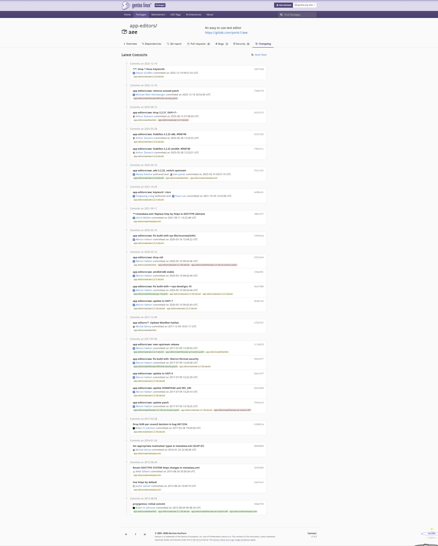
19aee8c (259, 272)
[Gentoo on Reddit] (144, 534)
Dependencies (152, 43)
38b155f (259, 214)
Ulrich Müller (143, 217)
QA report (176, 43)
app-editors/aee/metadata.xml (203, 178)
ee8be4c (259, 192)
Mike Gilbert (143, 471)
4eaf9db (259, 286)
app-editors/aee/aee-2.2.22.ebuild (149, 76)
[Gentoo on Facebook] (135, 534)
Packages (141, 14)
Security (242, 43)
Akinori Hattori (144, 239)
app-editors (142, 25)
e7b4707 (259, 322)
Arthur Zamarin (144, 116)
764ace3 (259, 402)
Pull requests (199, 43)
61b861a (259, 424)
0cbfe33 (259, 112)
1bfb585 (259, 467)
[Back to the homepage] (136, 5)
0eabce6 (259, 301)
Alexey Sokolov (144, 174)
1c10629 (259, 344)
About (210, 14)
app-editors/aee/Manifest (145, 120)
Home (127, 14)
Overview (131, 43)
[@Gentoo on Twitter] (126, 534)
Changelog (264, 43)
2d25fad (259, 69)
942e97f (259, 359)
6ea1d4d (259, 388)
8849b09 (259, 446)
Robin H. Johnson (145, 428)
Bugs (222, 43)
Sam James (179, 174)
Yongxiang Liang (145, 196)
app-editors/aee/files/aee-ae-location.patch (185, 352)
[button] (283, 5)
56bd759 (259, 504)
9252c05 (259, 134)
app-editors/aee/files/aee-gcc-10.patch (151, 294)
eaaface (259, 482)
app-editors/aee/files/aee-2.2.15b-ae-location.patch (214, 265)
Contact (312, 533)
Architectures (193, 14)
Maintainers (158, 14)
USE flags (175, 14)
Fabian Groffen (144, 72)
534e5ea (259, 235)
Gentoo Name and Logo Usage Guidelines (231, 539)
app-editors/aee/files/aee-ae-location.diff (232, 410)
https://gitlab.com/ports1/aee (226, 32)
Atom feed (260, 54)
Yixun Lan (180, 196)
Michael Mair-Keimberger (150, 94)
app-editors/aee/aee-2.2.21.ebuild (173, 120)
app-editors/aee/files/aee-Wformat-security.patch (155, 98)
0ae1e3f (259, 373)
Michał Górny (143, 326)
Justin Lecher (143, 486)
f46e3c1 (259, 148)
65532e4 (259, 257)
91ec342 (259, 170)
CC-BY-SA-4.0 (196, 539)
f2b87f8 (259, 90)
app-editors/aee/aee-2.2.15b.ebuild (173, 265)
